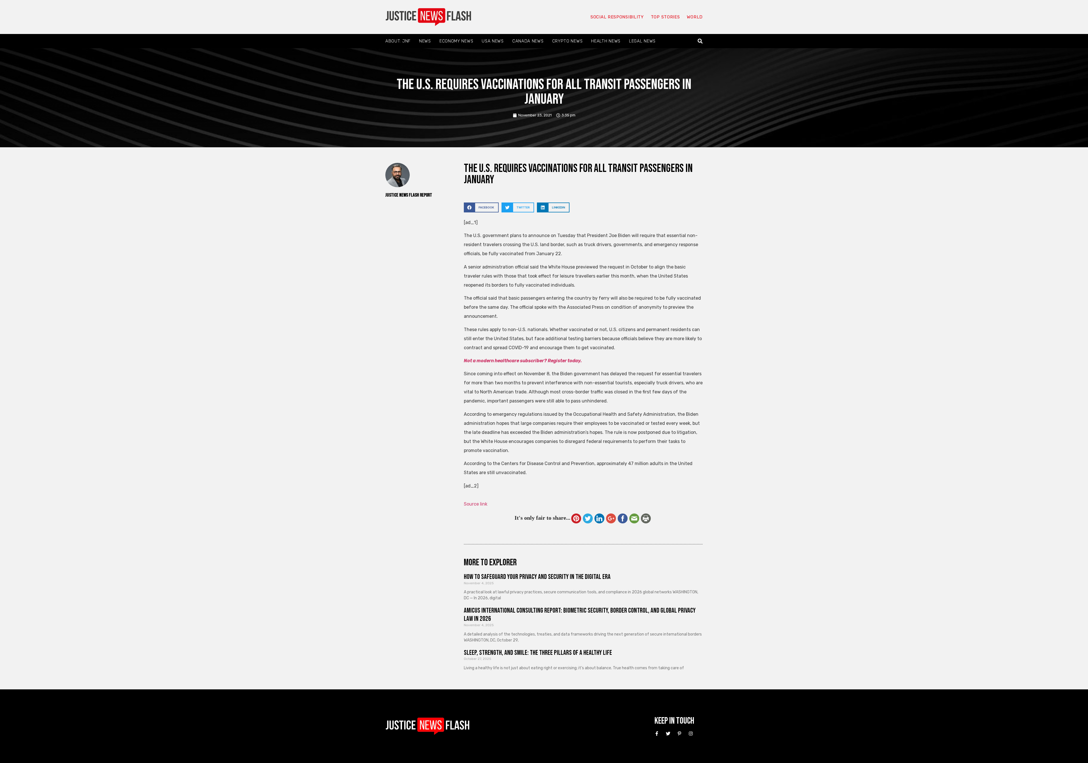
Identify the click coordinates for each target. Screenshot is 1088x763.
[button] (700, 41)
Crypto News (567, 41)
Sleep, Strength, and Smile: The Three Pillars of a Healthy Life (538, 653)
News (425, 41)
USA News (493, 41)
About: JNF (398, 41)
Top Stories (665, 17)
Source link (475, 504)
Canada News (528, 41)
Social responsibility (617, 17)
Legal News (642, 41)
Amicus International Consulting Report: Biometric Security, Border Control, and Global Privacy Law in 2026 (580, 614)
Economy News (456, 41)
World (695, 17)
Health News (605, 41)
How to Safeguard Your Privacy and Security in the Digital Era (537, 577)
